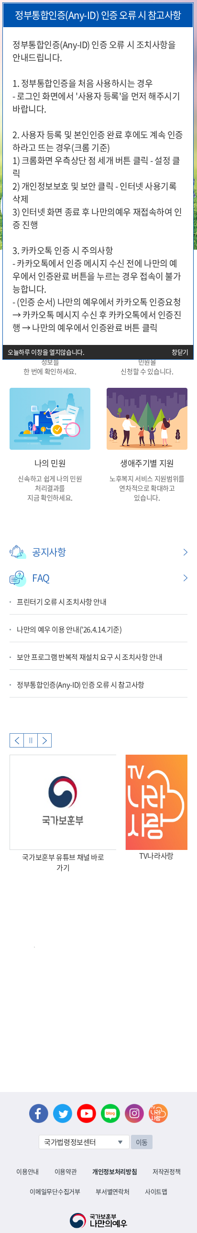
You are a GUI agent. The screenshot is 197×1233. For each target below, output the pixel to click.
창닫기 (180, 351)
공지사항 (49, 552)
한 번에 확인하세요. (49, 371)
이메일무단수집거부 (55, 1191)
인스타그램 (134, 1113)
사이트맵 (156, 1191)
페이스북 (38, 1113)
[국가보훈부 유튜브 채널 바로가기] (63, 802)
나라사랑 (158, 1113)
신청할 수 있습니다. (146, 371)
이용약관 (66, 1171)
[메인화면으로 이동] (98, 1219)
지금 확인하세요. (50, 497)
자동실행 (30, 740)
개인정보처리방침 (114, 1171)
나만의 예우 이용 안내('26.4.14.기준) (69, 629)
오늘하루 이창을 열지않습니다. (46, 351)
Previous (17, 740)
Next (44, 740)
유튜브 (86, 1113)
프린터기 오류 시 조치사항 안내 (62, 601)
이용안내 (27, 1171)
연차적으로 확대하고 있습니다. (147, 492)
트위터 (62, 1113)
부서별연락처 (112, 1191)
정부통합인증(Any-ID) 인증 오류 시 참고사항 (80, 684)
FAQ (41, 578)
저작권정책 (166, 1171)
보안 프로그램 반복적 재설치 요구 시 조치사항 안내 (90, 657)
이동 (142, 1142)
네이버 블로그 (110, 1113)
